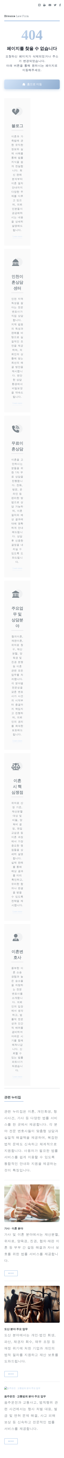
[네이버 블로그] (39, 5)
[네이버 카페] (44, 5)
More (11, 1273)
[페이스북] (60, 5)
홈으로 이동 (34, 84)
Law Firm (16, 16)
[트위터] (55, 5)
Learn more (17, 236)
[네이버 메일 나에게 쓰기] (50, 5)
